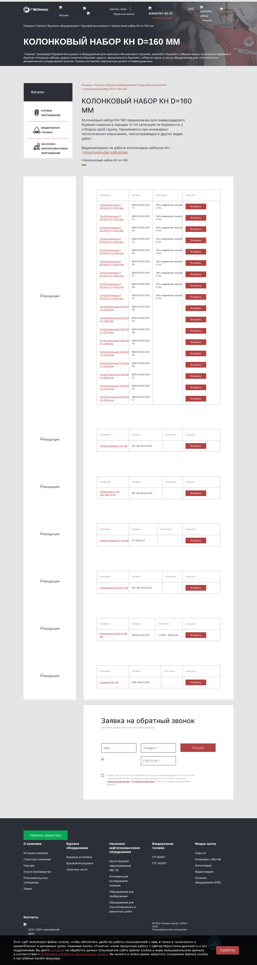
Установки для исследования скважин (118, 881)
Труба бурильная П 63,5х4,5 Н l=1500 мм (111, 218)
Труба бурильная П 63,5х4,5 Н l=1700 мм (111, 229)
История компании (36, 853)
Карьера (29, 865)
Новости (200, 853)
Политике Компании (143, 781)
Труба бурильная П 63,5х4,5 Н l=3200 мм (112, 252)
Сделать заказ (117, 9)
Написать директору (45, 835)
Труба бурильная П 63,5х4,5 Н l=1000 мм (111, 206)
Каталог (38, 92)
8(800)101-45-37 (161, 13)
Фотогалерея (203, 865)
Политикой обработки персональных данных (74, 954)
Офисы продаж (162, 17)
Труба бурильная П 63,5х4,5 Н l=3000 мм (112, 263)
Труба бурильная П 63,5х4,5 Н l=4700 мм (112, 285)
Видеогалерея (204, 871)
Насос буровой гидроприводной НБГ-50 (120, 865)
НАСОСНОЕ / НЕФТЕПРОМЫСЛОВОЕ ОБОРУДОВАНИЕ (54, 148)
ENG (191, 9)
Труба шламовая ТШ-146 (114, 445)
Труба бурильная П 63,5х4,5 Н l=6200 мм (111, 297)
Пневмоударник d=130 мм (114, 540)
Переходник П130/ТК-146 (114, 587)
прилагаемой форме (118, 781)
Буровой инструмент (79, 863)
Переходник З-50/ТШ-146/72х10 (110, 493)
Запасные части (76, 869)
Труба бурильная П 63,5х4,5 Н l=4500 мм (112, 274)
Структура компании (37, 859)
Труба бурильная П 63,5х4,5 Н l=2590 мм (111, 240)
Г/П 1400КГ (159, 863)
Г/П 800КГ (158, 857)
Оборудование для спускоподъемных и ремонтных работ (122, 907)
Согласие (58, 950)
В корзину (195, 206)
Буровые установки (79, 857)
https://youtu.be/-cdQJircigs (105, 152)
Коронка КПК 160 (109, 682)
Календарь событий (208, 859)
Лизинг (28, 888)
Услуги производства (37, 871)
